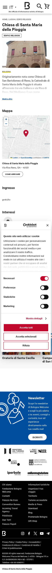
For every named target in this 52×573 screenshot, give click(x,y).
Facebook (29, 533)
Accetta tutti (26, 327)
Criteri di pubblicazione (12, 548)
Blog (30, 512)
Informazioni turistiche (38, 484)
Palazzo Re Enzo (10, 500)
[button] (26, 133)
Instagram (22, 533)
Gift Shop (32, 520)
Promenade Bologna (37, 516)
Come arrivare (12, 174)
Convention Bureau (11, 504)
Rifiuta (26, 345)
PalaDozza (7, 515)
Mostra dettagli (34, 318)
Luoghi (12, 19)
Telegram (48, 533)
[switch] (44, 287)
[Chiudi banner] (48, 225)
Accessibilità (34, 542)
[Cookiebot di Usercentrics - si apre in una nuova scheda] (26, 225)
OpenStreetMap (26, 158)
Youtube (41, 533)
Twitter (35, 533)
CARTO (46, 158)
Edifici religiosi (24, 19)
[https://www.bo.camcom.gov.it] (38, 465)
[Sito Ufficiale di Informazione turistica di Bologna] (27, 5)
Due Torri (6, 519)
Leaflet (15, 158)
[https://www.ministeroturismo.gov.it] (14, 454)
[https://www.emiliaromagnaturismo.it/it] (37, 476)
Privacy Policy (8, 542)
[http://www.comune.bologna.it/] (14, 476)
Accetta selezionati (26, 336)
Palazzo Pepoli (9, 523)
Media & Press (35, 504)
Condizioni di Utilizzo (11, 545)
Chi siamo (7, 484)
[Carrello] (47, 6)
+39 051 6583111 (17, 562)
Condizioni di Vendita (30, 545)
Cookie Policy (21, 542)
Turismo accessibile (37, 500)
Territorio (32, 495)
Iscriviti (37, 437)
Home (4, 19)
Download (33, 508)
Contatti (6, 495)
